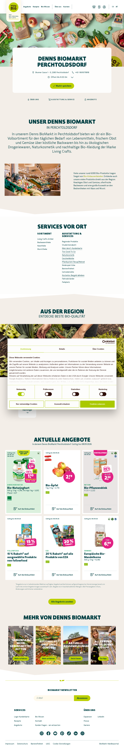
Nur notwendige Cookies (26, 404)
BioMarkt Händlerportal (109, 744)
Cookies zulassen (97, 404)
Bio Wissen (39, 717)
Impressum (9, 744)
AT (117, 7)
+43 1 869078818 (82, 72)
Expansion (88, 717)
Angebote (18, 725)
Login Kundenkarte (21, 717)
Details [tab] (62, 349)
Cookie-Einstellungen (61, 744)
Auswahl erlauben (62, 404)
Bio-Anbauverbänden (93, 176)
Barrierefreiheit (37, 744)
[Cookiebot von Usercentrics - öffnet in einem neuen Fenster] (104, 342)
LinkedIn (101, 717)
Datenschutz (22, 744)
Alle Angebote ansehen (62, 601)
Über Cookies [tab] (98, 349)
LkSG (48, 744)
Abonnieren (82, 698)
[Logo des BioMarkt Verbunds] (10, 7)
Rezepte (17, 721)
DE (113, 7)
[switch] (48, 394)
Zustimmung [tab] (25, 349)
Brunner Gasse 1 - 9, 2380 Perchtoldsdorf (52, 72)
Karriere (87, 725)
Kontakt (38, 721)
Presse (86, 721)
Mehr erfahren (21, 658)
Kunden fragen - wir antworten (47, 725)
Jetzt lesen (76, 658)
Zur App (103, 658)
